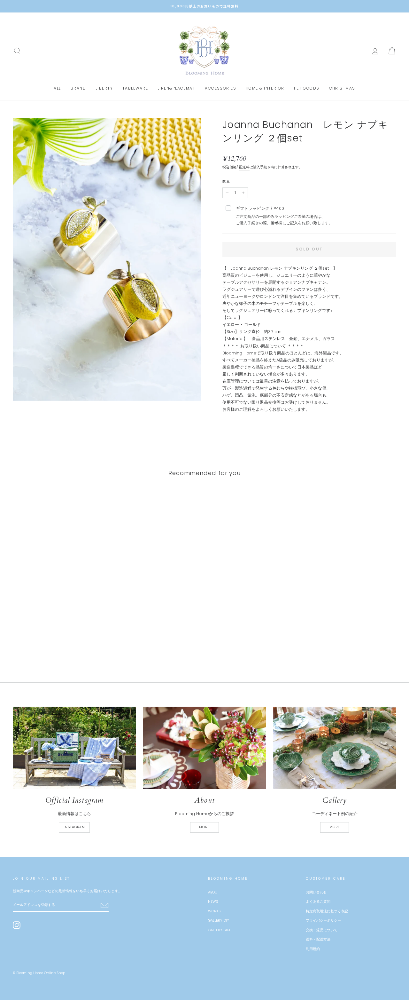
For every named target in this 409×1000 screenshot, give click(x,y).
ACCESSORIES (220, 88)
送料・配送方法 (318, 939)
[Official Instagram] (74, 748)
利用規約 (313, 948)
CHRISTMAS (342, 88)
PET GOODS (307, 88)
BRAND (78, 88)
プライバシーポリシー (323, 920)
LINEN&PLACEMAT (176, 88)
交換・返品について (321, 930)
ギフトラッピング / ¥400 (284, 216)
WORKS (214, 911)
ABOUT (213, 892)
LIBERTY (104, 88)
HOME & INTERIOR (265, 88)
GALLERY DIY (218, 920)
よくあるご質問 (318, 901)
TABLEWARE (135, 88)
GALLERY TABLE (220, 930)
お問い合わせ (316, 892)
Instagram (74, 827)
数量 (226, 181)
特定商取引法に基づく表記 (327, 911)
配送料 (244, 167)
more (204, 827)
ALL (57, 88)
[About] (204, 748)
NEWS (213, 901)
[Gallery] (334, 748)
